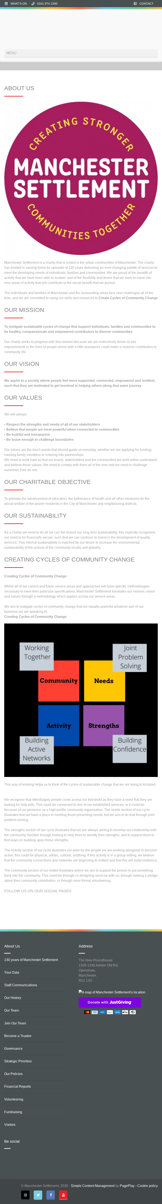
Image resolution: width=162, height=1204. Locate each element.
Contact (146, 3)
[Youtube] (63, 1195)
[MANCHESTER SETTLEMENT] (20, 29)
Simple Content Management (93, 1186)
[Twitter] (38, 1195)
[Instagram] (25, 1195)
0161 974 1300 (47, 3)
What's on (19, 3)
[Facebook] (50, 1195)
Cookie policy (147, 1186)
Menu (11, 53)
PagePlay (127, 1186)
